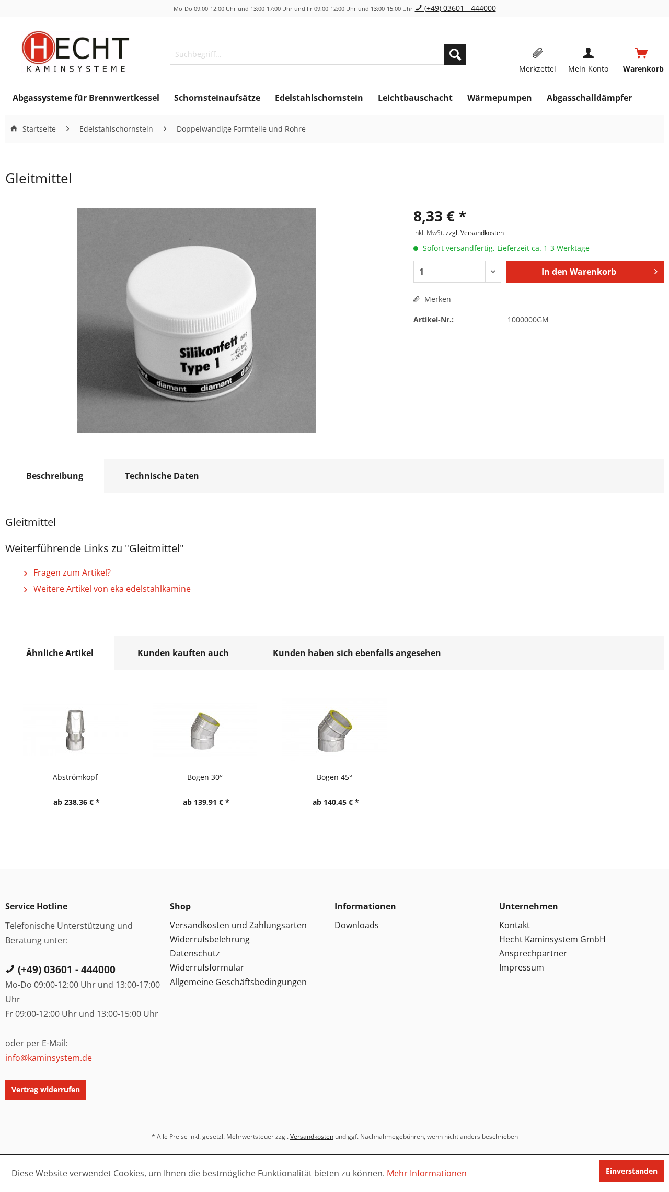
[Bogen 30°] (205, 729)
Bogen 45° (334, 777)
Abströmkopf (75, 777)
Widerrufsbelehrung (210, 939)
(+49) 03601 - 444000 (459, 8)
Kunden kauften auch (183, 653)
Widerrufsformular (207, 967)
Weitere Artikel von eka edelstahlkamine (111, 588)
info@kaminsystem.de (48, 1058)
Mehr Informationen (427, 1173)
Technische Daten (162, 476)
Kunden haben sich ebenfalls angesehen (357, 653)
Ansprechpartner (533, 953)
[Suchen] (455, 54)
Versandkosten (311, 1136)
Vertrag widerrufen (45, 1089)
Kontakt (514, 925)
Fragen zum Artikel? (71, 572)
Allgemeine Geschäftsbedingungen (238, 982)
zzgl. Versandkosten (475, 232)
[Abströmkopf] (75, 729)
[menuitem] (318, 54)
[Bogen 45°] (334, 729)
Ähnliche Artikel (60, 653)
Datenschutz (195, 953)
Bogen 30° (205, 777)
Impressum (521, 967)
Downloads (356, 925)
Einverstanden (632, 1171)
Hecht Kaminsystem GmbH (552, 939)
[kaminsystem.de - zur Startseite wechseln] (75, 52)
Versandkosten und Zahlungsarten (238, 925)
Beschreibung (54, 476)
